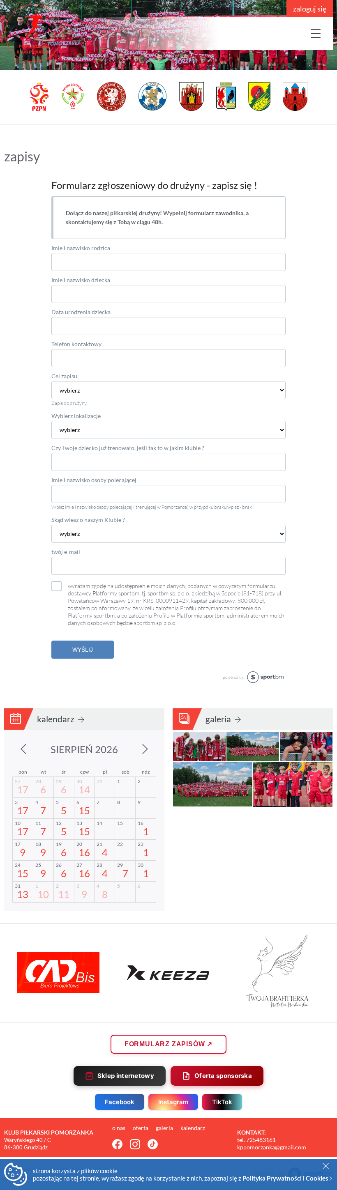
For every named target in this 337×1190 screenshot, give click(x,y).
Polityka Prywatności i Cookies (286, 1178)
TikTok (222, 1102)
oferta (141, 1127)
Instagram (173, 1102)
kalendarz (56, 719)
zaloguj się (309, 8)
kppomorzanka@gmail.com (271, 1147)
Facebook (119, 1102)
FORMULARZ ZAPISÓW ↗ (168, 1044)
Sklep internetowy (125, 1076)
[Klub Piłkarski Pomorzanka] (65, 33)
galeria (219, 719)
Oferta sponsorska (223, 1076)
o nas (119, 1127)
